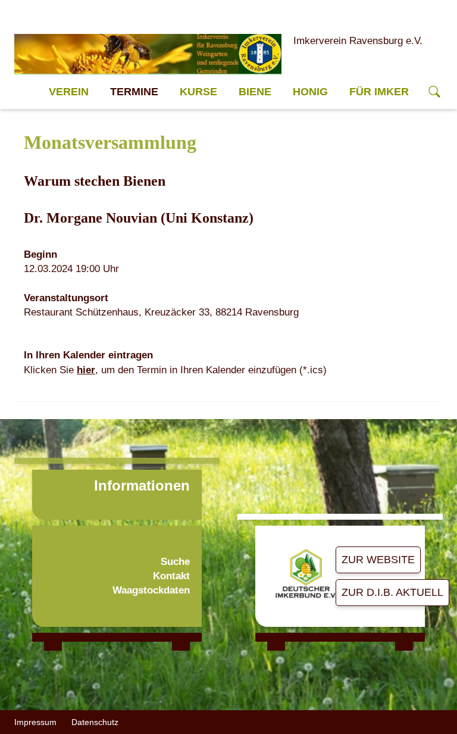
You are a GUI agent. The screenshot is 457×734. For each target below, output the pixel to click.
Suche (175, 561)
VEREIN (69, 92)
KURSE (198, 92)
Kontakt (171, 576)
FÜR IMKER (379, 92)
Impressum (35, 722)
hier (86, 370)
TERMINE (134, 92)
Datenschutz (94, 722)
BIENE (255, 92)
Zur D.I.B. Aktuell (392, 592)
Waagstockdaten (151, 590)
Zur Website (378, 560)
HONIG (310, 92)
